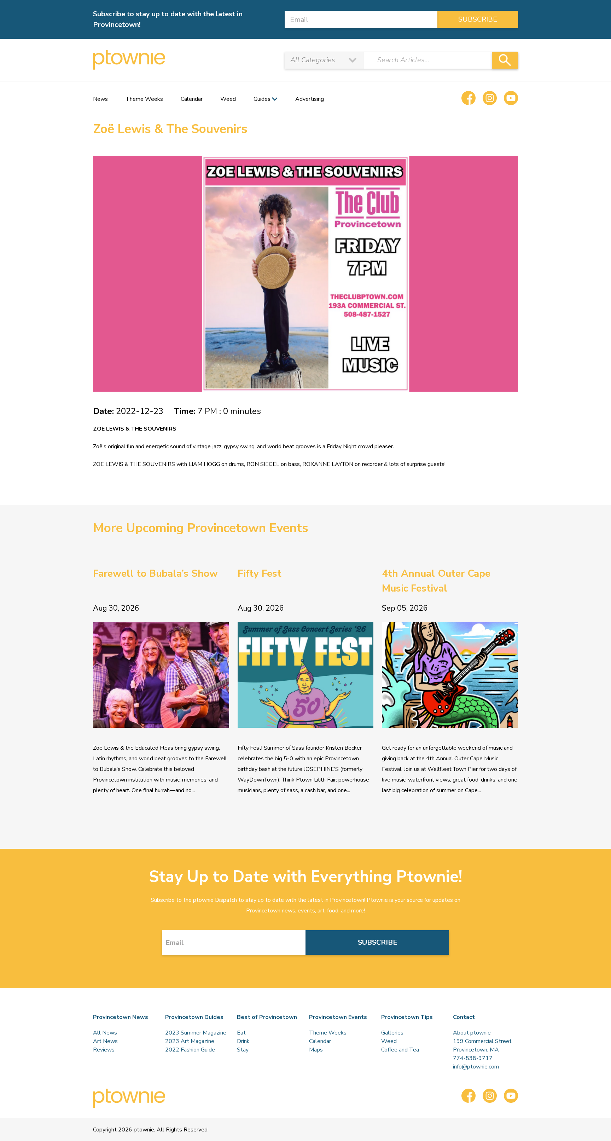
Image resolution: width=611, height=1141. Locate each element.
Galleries (392, 1033)
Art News (105, 1041)
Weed (228, 99)
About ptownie (472, 1033)
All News (105, 1033)
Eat (241, 1033)
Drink (243, 1041)
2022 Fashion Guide (190, 1050)
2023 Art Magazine (189, 1041)
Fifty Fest (259, 573)
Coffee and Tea (400, 1050)
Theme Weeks (144, 99)
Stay (243, 1050)
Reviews (104, 1050)
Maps (316, 1050)
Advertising (309, 99)
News (100, 99)
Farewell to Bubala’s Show (155, 573)
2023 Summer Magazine (195, 1033)
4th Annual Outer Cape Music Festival (436, 581)
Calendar (192, 99)
